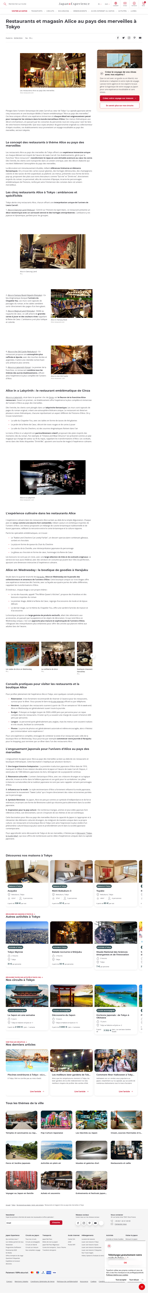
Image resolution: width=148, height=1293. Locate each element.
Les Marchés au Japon (86, 1133)
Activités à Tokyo (15, 947)
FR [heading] (99, 4)
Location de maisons (88, 1239)
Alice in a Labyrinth (14, 397)
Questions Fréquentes (13, 1258)
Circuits (50, 11)
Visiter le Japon (19, 11)
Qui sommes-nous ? (12, 1239)
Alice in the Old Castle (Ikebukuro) (22, 351)
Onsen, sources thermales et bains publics (126, 1133)
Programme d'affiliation (13, 1247)
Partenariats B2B (11, 1250)
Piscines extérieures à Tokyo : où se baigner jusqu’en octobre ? (27, 1075)
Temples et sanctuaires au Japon (21, 1133)
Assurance (84, 1281)
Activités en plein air (51, 1163)
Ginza (51, 397)
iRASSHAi (9, 1264)
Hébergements (80, 11)
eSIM (69, 1242)
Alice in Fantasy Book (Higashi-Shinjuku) (25, 295)
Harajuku (40, 576)
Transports (36, 11)
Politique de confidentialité (67, 1281)
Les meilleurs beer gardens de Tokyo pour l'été (71, 1075)
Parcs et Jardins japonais (18, 1163)
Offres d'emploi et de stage (14, 1255)
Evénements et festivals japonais (91, 1193)
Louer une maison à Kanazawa (91, 1247)
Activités (122, 11)
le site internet (57, 701)
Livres (133, 11)
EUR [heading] (106, 4)
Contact (9, 1281)
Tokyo (13, 1205)
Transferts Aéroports (49, 1250)
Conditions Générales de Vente (42, 1281)
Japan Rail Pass (47, 1239)
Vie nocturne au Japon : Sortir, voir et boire (30, 1205)
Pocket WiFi (71, 1245)
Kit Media (9, 1253)
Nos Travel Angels (87, 1253)
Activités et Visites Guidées (114, 1239)
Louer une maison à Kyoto (90, 1245)
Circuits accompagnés (17, 1010)
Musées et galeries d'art (87, 1163)
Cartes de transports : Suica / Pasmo (54, 1247)
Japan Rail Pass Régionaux (51, 1245)
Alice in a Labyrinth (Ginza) (19, 367)
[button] (5, 655)
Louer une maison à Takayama (91, 1250)
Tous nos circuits (31, 1239)
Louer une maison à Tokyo (90, 1242)
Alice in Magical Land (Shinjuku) (21, 311)
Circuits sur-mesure (32, 1247)
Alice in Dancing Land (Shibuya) (21, 210)
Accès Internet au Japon (102, 11)
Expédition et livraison (13, 1261)
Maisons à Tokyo (15, 886)
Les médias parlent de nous (14, 1242)
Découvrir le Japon (131, 1239)
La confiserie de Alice (49, 670)
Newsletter (9, 1245)
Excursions (63, 11)
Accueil (8, 1205)
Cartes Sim (71, 1239)
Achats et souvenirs (50, 1193)
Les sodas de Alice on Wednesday (19, 670)
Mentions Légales (21, 1281)
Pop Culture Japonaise (52, 1133)
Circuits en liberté (31, 1245)
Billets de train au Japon (50, 1242)
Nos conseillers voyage (33, 1250)
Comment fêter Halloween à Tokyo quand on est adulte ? (115, 1075)
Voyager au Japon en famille (20, 1193)
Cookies (93, 1281)
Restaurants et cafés (121, 1163)
